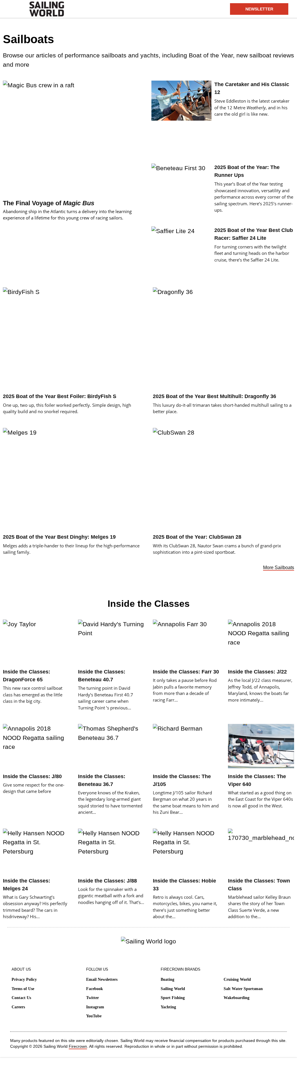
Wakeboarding (236, 998)
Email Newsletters (101, 979)
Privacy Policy (24, 979)
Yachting (168, 1007)
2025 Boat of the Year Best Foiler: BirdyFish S (59, 396)
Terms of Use (23, 989)
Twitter (92, 998)
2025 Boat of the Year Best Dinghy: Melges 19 (59, 537)
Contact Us (21, 998)
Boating (167, 979)
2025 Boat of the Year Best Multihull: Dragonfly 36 (214, 396)
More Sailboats (278, 567)
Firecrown (78, 1046)
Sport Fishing (173, 998)
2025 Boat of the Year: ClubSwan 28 (197, 537)
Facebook (94, 989)
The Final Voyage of (48, 203)
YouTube (94, 1016)
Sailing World (173, 989)
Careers (18, 1007)
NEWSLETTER (259, 9)
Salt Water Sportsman (243, 989)
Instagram (95, 1007)
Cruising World (237, 979)
